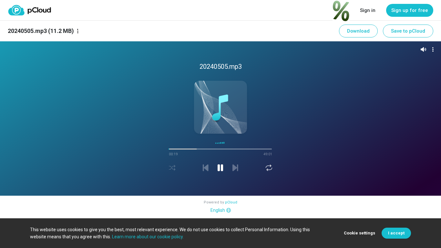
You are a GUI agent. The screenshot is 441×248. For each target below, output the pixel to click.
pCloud (231, 202)
